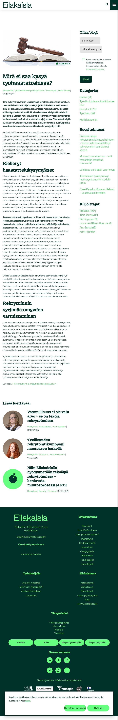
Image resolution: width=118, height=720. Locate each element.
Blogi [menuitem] (87, 599)
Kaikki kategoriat (88, 119)
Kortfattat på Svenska (31, 554)
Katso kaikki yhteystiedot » (31, 544)
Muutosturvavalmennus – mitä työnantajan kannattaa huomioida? (96, 160)
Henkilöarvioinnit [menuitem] (87, 543)
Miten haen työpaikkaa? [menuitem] (31, 587)
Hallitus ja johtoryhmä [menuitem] (87, 595)
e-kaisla (21, 642)
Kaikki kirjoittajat (87, 231)
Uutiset (86, 97)
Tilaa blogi (59, 633)
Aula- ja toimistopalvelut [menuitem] (87, 534)
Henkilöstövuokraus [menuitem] (87, 530)
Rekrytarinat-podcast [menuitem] (87, 603)
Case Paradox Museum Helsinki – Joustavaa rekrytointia (97, 191)
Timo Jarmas (89, 214)
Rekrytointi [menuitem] (87, 526)
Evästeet (60, 680)
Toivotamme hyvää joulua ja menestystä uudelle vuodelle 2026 (95, 180)
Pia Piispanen (59, 426)
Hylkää (98, 708)
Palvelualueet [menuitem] (87, 559)
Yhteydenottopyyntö (59, 622)
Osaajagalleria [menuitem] (87, 551)
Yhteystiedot (59, 626)
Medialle (59, 629)
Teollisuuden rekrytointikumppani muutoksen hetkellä (45, 444)
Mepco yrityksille (97, 642)
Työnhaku (87, 113)
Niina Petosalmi (57, 454)
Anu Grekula (88, 227)
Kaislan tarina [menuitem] (87, 582)
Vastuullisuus (45, 426)
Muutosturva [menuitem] (87, 538)
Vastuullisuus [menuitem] (87, 587)
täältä (27, 700)
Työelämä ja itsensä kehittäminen (97, 103)
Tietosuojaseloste (45, 680)
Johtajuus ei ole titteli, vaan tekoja (97, 169)
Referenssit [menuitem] (87, 555)
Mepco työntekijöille (71, 642)
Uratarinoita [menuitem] (30, 595)
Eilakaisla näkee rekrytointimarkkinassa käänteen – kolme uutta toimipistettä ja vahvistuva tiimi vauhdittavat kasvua (97, 143)
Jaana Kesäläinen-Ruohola (96, 223)
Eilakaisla (52, 491)
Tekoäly (42, 491)
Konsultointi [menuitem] (87, 547)
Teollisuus (43, 454)
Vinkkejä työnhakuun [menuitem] (31, 591)
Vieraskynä (50, 90)
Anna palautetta (73, 680)
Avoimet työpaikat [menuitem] (31, 582)
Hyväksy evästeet (75, 708)
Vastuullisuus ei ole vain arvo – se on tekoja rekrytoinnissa (48, 416)
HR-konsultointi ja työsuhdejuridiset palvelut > (34, 383)
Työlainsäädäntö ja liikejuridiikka (29, 90)
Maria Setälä (64, 90)
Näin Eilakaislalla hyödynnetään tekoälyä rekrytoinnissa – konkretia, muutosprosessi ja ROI (47, 476)
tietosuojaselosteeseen (95, 69)
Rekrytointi (8, 90)
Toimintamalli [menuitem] (87, 564)
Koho (46, 642)
